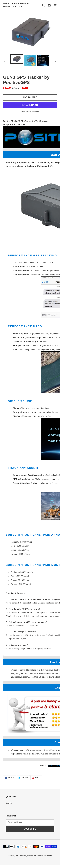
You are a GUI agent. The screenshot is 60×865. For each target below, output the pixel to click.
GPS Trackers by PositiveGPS (17, 5)
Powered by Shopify (44, 856)
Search (9, 803)
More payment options (30, 111)
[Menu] (55, 5)
